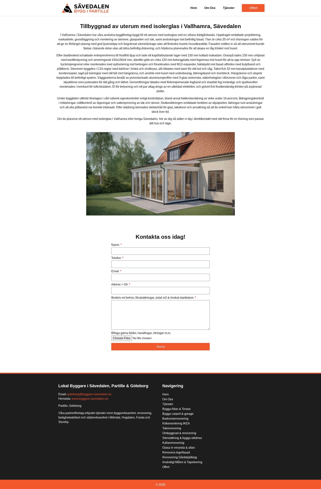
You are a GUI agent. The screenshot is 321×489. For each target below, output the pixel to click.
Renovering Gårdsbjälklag (179, 457)
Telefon (116, 258)
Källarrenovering (173, 442)
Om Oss (209, 7)
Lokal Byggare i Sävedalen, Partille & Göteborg (103, 385)
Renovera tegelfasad (176, 452)
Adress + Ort (119, 284)
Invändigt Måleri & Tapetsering (182, 462)
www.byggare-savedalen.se (90, 398)
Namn (115, 244)
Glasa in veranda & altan (178, 447)
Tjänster (228, 7)
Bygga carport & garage (178, 413)
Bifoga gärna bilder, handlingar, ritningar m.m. (141, 333)
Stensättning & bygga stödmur (182, 438)
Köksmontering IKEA (176, 423)
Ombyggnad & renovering (179, 433)
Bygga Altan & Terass (176, 408)
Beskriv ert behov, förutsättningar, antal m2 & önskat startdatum (152, 297)
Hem (193, 7)
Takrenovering (171, 428)
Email (115, 271)
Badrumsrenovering (175, 418)
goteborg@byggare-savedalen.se (89, 394)
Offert (165, 467)
